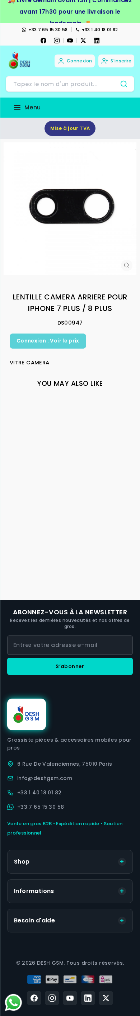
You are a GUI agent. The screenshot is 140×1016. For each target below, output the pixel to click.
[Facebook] (43, 40)
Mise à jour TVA (70, 128)
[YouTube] (70, 40)
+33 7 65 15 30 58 (47, 30)
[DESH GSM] (20, 60)
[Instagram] (57, 40)
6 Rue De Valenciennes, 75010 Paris (64, 763)
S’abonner (70, 666)
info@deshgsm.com (44, 778)
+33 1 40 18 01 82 (100, 30)
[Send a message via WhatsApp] (13, 1002)
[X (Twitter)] (106, 998)
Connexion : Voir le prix (48, 340)
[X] (83, 40)
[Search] (124, 84)
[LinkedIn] (96, 40)
